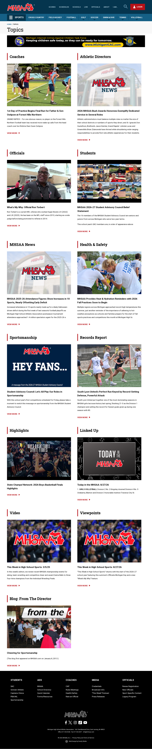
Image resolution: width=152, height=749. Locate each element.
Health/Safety (71, 693)
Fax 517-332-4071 (76, 732)
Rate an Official (72, 696)
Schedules (64, 7)
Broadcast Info (98, 690)
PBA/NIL (14, 696)
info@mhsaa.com (88, 732)
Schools (77, 7)
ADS (39, 680)
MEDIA (95, 680)
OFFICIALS (128, 680)
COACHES (71, 680)
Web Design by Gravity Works (78, 741)
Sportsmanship (17, 700)
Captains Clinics (17, 693)
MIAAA (40, 686)
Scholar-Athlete (17, 690)
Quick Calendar (43, 693)
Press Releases (98, 696)
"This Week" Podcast (100, 693)
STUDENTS (16, 680)
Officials (95, 7)
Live (86, 7)
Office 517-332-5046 (64, 732)
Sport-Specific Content (131, 693)
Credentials (96, 686)
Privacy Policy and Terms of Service (83, 738)
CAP (67, 686)
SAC (12, 686)
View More (12, 133)
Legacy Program (129, 696)
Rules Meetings (72, 690)
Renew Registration (130, 686)
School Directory (44, 690)
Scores (52, 7)
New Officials (127, 690)
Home (9, 24)
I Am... (115, 7)
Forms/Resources (44, 696)
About (106, 7)
